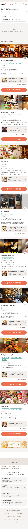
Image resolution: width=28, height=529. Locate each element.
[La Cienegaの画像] (14, 152)
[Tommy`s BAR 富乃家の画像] (14, 246)
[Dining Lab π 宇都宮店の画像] (14, 102)
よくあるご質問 (14, 522)
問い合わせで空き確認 (15, 433)
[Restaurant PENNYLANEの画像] (14, 295)
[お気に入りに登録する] (25, 58)
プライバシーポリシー (9, 513)
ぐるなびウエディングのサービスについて (14, 519)
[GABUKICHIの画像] (14, 397)
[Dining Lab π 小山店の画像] (14, 345)
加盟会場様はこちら (11, 516)
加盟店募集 (18, 516)
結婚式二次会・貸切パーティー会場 (8, 468)
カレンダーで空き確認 (15, 89)
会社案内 (9, 510)
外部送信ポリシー (19, 513)
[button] (14, 480)
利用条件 (19, 510)
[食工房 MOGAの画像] (14, 201)
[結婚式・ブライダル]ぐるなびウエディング (10, 466)
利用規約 (14, 510)
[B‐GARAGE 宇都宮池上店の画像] (14, 51)
